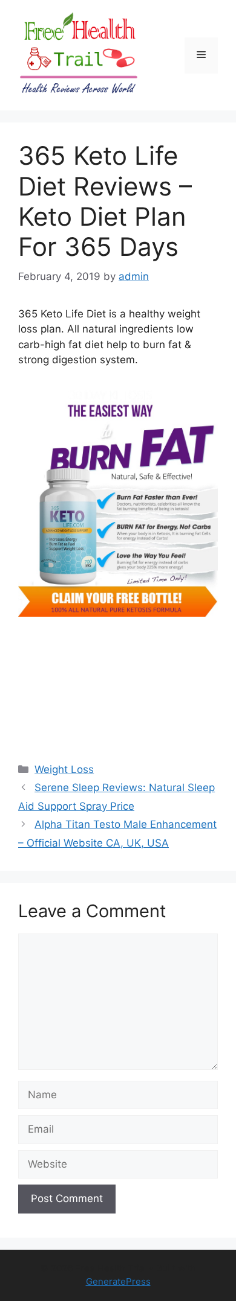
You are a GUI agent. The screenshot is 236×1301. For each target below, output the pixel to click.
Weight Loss (64, 769)
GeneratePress (118, 1281)
